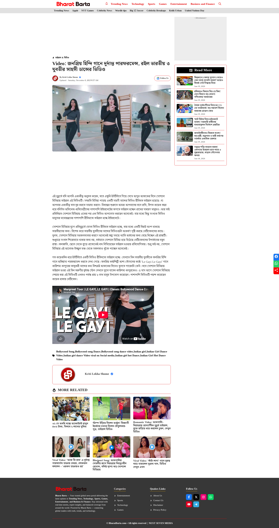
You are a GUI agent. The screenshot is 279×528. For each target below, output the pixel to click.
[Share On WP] (276, 264)
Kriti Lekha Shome (70, 77)
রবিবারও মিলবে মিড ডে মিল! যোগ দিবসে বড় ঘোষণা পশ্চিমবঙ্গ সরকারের (207, 94)
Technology (138, 4)
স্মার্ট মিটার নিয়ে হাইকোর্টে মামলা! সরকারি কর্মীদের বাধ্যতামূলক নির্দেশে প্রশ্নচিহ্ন (207, 122)
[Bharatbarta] (73, 4)
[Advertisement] (111, 35)
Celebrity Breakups (156, 11)
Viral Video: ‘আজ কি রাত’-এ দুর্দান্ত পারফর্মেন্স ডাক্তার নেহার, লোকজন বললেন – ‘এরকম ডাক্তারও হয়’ (71, 463)
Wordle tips (121, 11)
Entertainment (178, 4)
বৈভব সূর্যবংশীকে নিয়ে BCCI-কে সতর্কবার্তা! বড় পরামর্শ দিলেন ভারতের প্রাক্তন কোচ (209, 108)
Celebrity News (104, 11)
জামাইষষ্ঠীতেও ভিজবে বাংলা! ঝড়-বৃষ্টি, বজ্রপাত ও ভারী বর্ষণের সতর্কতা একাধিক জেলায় (208, 135)
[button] (220, 4)
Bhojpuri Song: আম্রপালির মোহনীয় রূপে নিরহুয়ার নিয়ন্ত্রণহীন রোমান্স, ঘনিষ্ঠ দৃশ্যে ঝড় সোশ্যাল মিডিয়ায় (109, 465)
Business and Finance (203, 4)
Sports (151, 4)
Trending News (119, 4)
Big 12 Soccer (136, 11)
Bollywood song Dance (87, 351)
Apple (75, 11)
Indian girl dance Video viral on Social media (89, 355)
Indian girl (140, 351)
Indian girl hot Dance (127, 355)
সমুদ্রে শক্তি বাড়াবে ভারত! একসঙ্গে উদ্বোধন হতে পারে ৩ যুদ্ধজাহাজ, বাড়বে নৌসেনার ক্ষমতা (207, 151)
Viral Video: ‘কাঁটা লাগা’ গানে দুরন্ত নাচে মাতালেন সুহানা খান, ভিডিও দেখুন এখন (151, 464)
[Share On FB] (276, 257)
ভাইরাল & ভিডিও (62, 57)
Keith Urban (175, 11)
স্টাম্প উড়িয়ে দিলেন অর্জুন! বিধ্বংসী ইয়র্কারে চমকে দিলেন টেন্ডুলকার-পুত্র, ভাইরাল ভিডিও (111, 426)
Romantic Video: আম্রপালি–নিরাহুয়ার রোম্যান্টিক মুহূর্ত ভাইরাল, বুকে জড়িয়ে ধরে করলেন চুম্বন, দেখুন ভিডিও (152, 427)
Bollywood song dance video (117, 351)
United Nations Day (194, 11)
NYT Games (87, 11)
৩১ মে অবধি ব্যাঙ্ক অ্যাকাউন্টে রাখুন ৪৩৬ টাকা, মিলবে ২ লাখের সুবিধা (70, 425)
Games (163, 4)
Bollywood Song (65, 351)
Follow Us (164, 78)
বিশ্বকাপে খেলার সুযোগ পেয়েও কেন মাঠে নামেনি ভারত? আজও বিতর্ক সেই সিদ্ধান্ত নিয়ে (208, 80)
